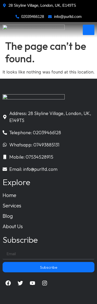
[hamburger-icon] (88, 30)
